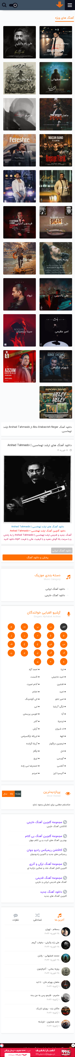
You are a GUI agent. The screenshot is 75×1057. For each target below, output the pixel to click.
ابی (36, 706)
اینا (62, 669)
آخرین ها (59, 919)
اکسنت (34, 677)
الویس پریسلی (30, 714)
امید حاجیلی (58, 677)
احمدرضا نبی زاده (29, 766)
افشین (60, 684)
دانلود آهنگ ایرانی (55, 589)
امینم (35, 773)
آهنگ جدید (66, 535)
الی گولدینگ (31, 699)
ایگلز (35, 751)
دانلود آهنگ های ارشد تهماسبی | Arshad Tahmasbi (39, 445)
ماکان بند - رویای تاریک (47, 1008)
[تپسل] (2, 1045)
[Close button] (73, 1045)
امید (62, 692)
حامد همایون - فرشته (48, 1022)
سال (5, 794)
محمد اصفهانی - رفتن (48, 956)
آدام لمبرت (32, 684)
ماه (11, 794)
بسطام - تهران (52, 929)
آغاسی (60, 766)
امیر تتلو (59, 699)
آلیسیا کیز (58, 773)
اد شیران (59, 729)
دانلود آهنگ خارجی (55, 595)
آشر (36, 721)
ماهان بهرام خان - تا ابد (47, 982)
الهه (62, 736)
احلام (35, 692)
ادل (62, 751)
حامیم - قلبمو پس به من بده (45, 995)
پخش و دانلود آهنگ (37, 557)
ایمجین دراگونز (56, 744)
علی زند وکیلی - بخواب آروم (45, 942)
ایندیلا (61, 721)
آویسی (60, 758)
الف (64, 627)
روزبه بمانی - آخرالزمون (48, 969)
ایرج (36, 758)
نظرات (15, 919)
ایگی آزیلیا (58, 706)
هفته (18, 794)
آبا (63, 714)
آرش (35, 729)
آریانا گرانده (32, 744)
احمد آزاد (33, 669)
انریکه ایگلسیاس (29, 736)
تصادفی (37, 919)
